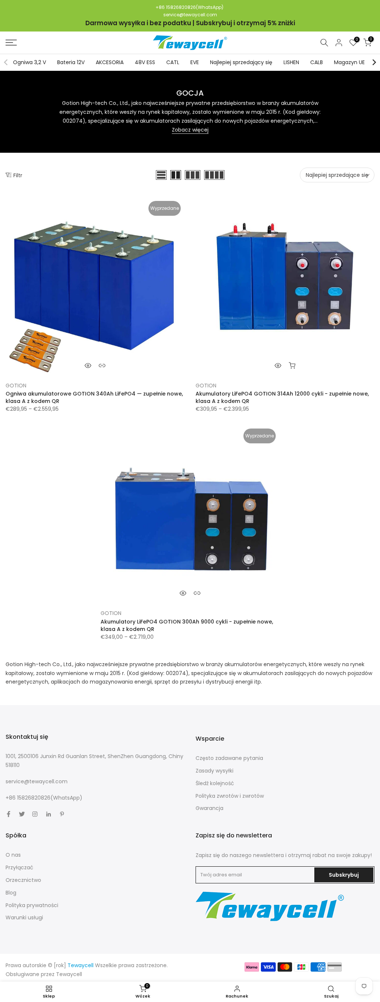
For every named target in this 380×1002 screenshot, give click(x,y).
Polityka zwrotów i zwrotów (230, 796)
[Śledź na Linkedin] (48, 814)
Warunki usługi (24, 917)
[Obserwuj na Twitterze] (22, 814)
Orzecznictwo (23, 880)
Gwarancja (209, 808)
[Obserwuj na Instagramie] (34, 814)
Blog (11, 892)
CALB (316, 62)
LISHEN (291, 62)
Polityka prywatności (32, 905)
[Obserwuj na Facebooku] (9, 814)
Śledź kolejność (215, 783)
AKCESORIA (110, 62)
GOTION (16, 385)
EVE (194, 62)
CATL (172, 62)
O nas (13, 855)
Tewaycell (69, 974)
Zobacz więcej (190, 129)
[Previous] (6, 62)
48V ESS (145, 62)
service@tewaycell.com (190, 14)
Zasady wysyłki (214, 770)
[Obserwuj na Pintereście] (62, 814)
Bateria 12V (71, 62)
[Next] (373, 62)
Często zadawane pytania (229, 758)
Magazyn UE (349, 62)
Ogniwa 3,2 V (29, 62)
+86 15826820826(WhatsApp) (189, 7)
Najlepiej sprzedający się (241, 62)
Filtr (17, 175)
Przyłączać (19, 867)
